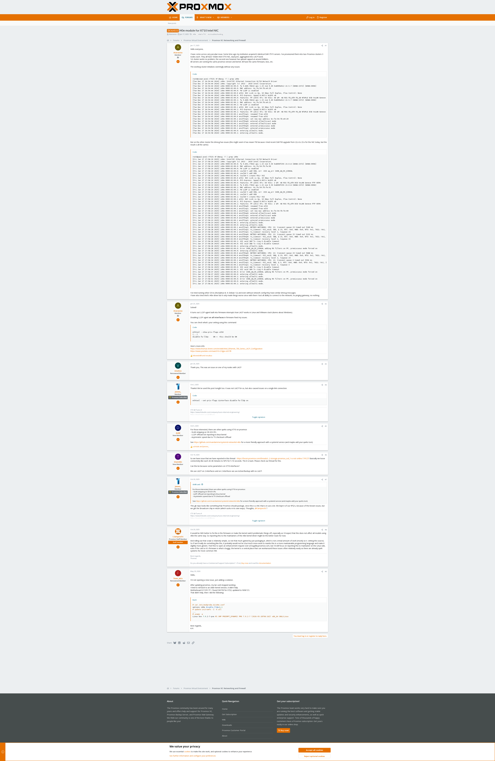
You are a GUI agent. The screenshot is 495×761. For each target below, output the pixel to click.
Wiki (223, 719)
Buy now (244, 563)
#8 (326, 530)
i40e (194, 34)
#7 (326, 479)
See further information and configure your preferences (193, 756)
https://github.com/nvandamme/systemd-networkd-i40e (217, 442)
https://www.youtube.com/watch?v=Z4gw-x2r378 (210, 351)
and (202, 355)
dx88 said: (196, 484)
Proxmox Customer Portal (233, 730)
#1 (326, 45)
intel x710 (202, 34)
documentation (265, 563)
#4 (326, 385)
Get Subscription (229, 714)
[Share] (322, 45)
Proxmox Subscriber (179, 397)
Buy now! (285, 730)
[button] (213, 17)
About (224, 735)
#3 (326, 364)
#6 (326, 455)
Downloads (227, 725)
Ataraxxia (172, 34)
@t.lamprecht (260, 508)
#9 (326, 571)
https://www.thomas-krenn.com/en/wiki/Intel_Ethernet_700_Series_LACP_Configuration (226, 348)
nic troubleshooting (215, 34)
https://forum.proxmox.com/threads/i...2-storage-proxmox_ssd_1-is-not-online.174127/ (273, 458)
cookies (187, 751)
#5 (326, 426)
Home (225, 709)
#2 (326, 304)
